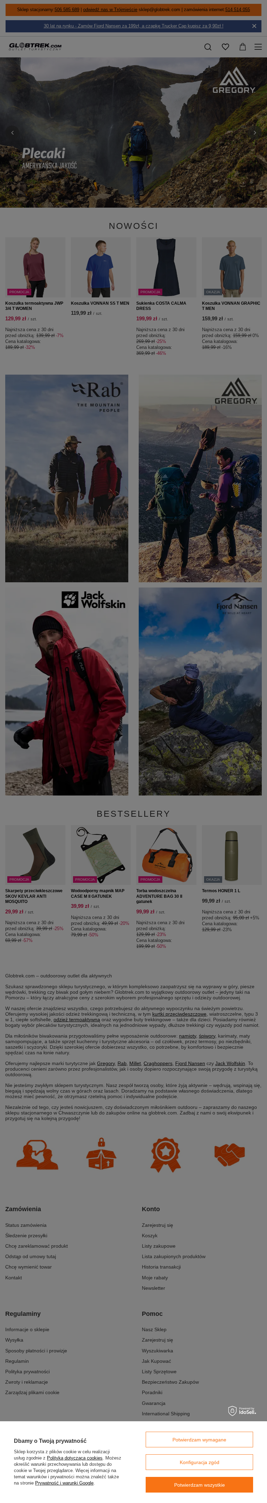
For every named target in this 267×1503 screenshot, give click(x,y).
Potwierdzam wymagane (199, 1439)
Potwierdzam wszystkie (199, 1485)
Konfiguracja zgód (199, 1462)
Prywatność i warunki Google (64, 1483)
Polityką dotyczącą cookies (75, 1458)
